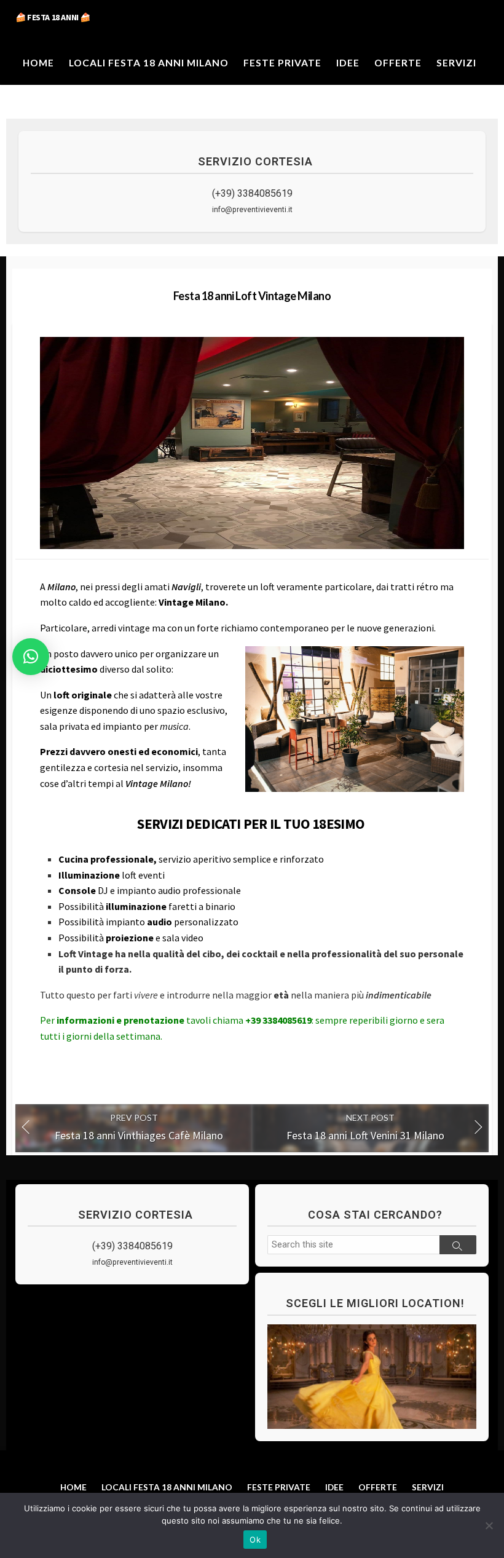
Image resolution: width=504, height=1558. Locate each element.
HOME (38, 62)
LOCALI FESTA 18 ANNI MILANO (149, 62)
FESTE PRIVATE (282, 62)
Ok (255, 1539)
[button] (30, 656)
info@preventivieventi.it (252, 209)
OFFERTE (398, 62)
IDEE (348, 62)
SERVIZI (456, 62)
